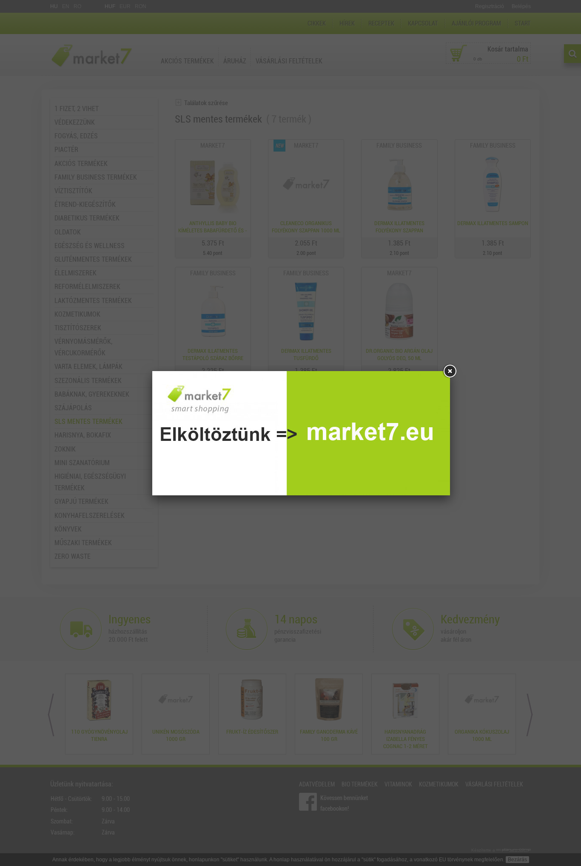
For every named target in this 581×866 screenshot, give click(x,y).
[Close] (450, 371)
